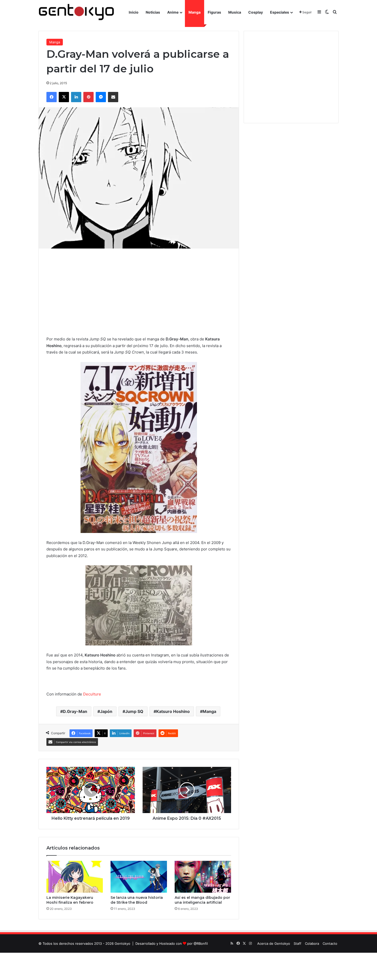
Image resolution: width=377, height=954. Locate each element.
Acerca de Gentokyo (273, 943)
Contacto (330, 943)
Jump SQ (134, 711)
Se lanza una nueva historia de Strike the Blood (137, 900)
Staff (297, 943)
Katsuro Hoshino (173, 711)
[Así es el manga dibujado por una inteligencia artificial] (203, 877)
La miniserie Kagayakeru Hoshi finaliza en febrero (69, 900)
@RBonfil (201, 943)
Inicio (133, 12)
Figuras (214, 12)
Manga (194, 12)
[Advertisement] (138, 292)
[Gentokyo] (76, 12)
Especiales (279, 12)
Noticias (153, 12)
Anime (172, 12)
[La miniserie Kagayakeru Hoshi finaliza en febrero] (74, 877)
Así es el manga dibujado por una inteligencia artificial (202, 900)
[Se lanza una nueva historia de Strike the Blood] (139, 877)
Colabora (312, 943)
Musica (234, 12)
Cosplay (255, 12)
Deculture (92, 694)
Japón (106, 711)
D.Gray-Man (75, 711)
